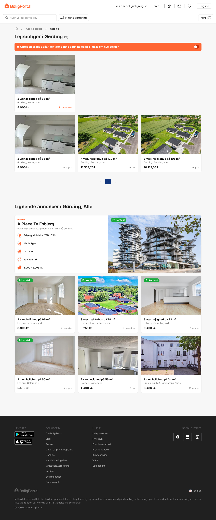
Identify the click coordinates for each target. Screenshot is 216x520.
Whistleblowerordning (58, 465)
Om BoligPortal (54, 433)
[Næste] (115, 181)
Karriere (50, 471)
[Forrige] (100, 181)
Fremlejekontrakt (101, 444)
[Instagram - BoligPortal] (197, 437)
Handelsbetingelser (56, 460)
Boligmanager (53, 476)
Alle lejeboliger (34, 28)
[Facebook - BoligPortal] (177, 437)
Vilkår (95, 460)
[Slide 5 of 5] (49, 91)
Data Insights (53, 482)
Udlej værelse (99, 433)
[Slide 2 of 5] (43, 91)
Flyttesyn (97, 438)
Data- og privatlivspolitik (59, 449)
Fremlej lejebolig (101, 449)
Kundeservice (99, 454)
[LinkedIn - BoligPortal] (187, 437)
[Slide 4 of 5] (47, 91)
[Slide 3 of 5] (45, 91)
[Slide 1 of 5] (41, 91)
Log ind (204, 6)
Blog (48, 438)
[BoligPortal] (18, 6)
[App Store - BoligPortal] (23, 442)
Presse (49, 444)
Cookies (50, 454)
